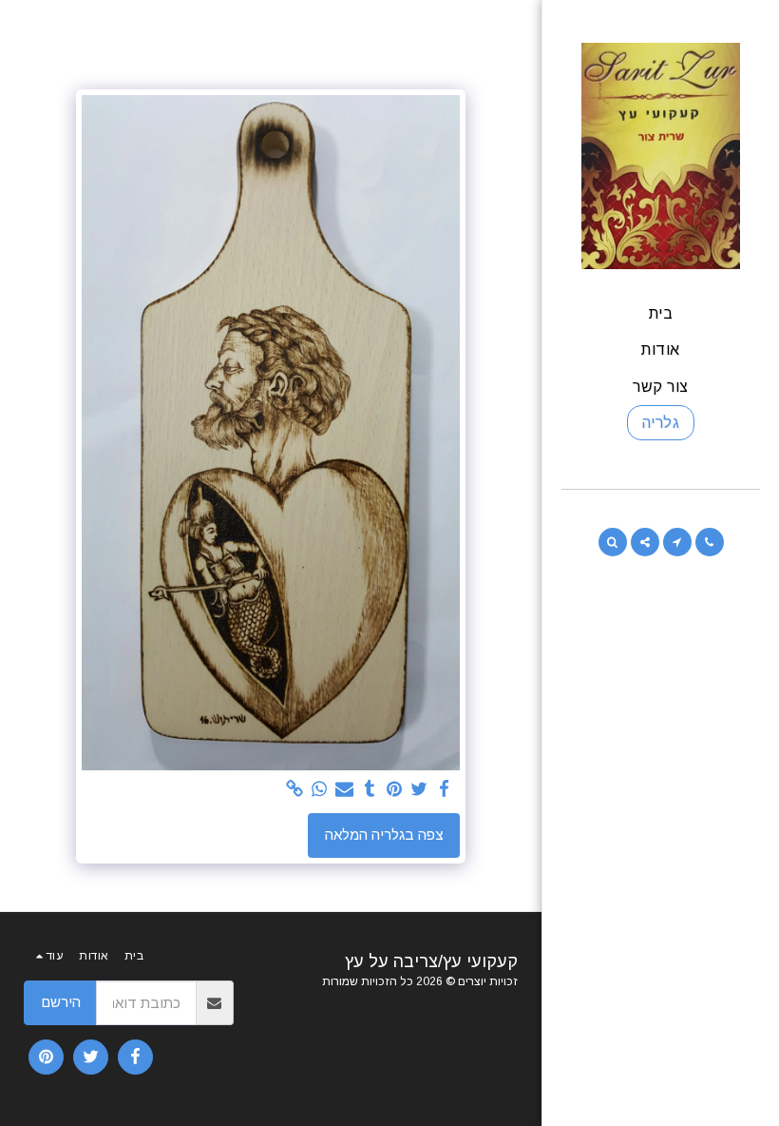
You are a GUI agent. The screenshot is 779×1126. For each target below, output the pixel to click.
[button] (709, 542)
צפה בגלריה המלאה (384, 834)
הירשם (61, 1002)
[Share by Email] (344, 789)
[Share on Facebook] (444, 789)
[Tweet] (419, 789)
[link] (295, 789)
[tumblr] (369, 789)
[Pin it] (395, 789)
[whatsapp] (320, 789)
